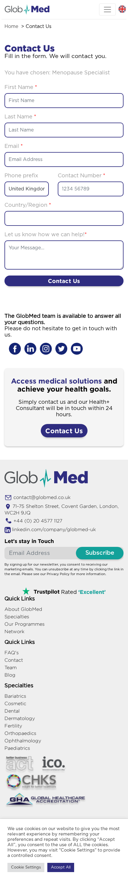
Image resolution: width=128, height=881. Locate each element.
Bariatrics (15, 696)
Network (14, 631)
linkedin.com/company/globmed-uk (54, 529)
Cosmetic (15, 703)
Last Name (20, 117)
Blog (9, 674)
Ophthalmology (22, 740)
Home (11, 26)
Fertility (13, 725)
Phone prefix (21, 176)
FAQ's (11, 652)
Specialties (16, 616)
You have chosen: (57, 73)
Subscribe (99, 553)
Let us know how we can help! (45, 234)
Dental (12, 710)
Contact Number (81, 176)
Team (10, 667)
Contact (13, 660)
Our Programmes (24, 624)
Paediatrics (17, 748)
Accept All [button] (61, 867)
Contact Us (64, 281)
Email (13, 146)
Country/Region (27, 205)
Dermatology (19, 718)
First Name (20, 87)
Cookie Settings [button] (26, 867)
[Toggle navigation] (107, 9)
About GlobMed (23, 609)
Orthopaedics (20, 733)
